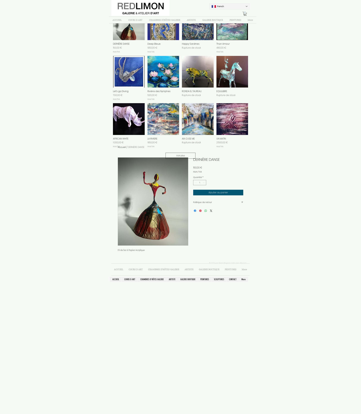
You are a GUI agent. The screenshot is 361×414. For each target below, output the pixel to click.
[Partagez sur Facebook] (195, 210)
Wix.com (243, 263)
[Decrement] (195, 182)
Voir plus (180, 155)
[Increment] (204, 182)
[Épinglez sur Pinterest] (200, 210)
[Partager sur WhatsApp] (205, 210)
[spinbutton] (199, 182)
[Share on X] (211, 210)
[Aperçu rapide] (129, 24)
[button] (245, 14)
